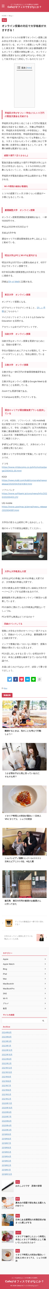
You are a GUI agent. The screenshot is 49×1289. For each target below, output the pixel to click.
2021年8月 (6, 1081)
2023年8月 (7, 1037)
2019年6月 (6, 1147)
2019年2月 (6, 1165)
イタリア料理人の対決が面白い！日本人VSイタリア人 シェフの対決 (31, 1257)
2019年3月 (6, 1161)
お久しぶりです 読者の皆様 (28, 1186)
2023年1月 (6, 1045)
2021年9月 (6, 1077)
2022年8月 (7, 1059)
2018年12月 (7, 1174)
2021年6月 (6, 1090)
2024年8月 (7, 1032)
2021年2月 (6, 1099)
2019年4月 (6, 1156)
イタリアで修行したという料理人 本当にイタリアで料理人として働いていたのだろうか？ (31, 1239)
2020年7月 (6, 1116)
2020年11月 (7, 1103)
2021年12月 (7, 1068)
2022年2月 (7, 1063)
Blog (5, 688)
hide (29, 67)
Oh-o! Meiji (13, 281)
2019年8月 (6, 1139)
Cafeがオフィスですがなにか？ (24, 7)
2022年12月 (7, 1050)
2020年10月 (7, 1108)
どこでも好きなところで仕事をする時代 (24, 1278)
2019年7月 (6, 1143)
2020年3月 (7, 1130)
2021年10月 (7, 1072)
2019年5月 (6, 1152)
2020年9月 (7, 1112)
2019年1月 (6, 1170)
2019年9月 (6, 1134)
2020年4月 (7, 1125)
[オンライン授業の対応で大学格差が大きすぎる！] (27, 679)
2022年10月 (7, 1054)
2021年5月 (6, 1094)
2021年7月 (6, 1085)
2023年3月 (7, 1041)
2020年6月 (7, 1121)
